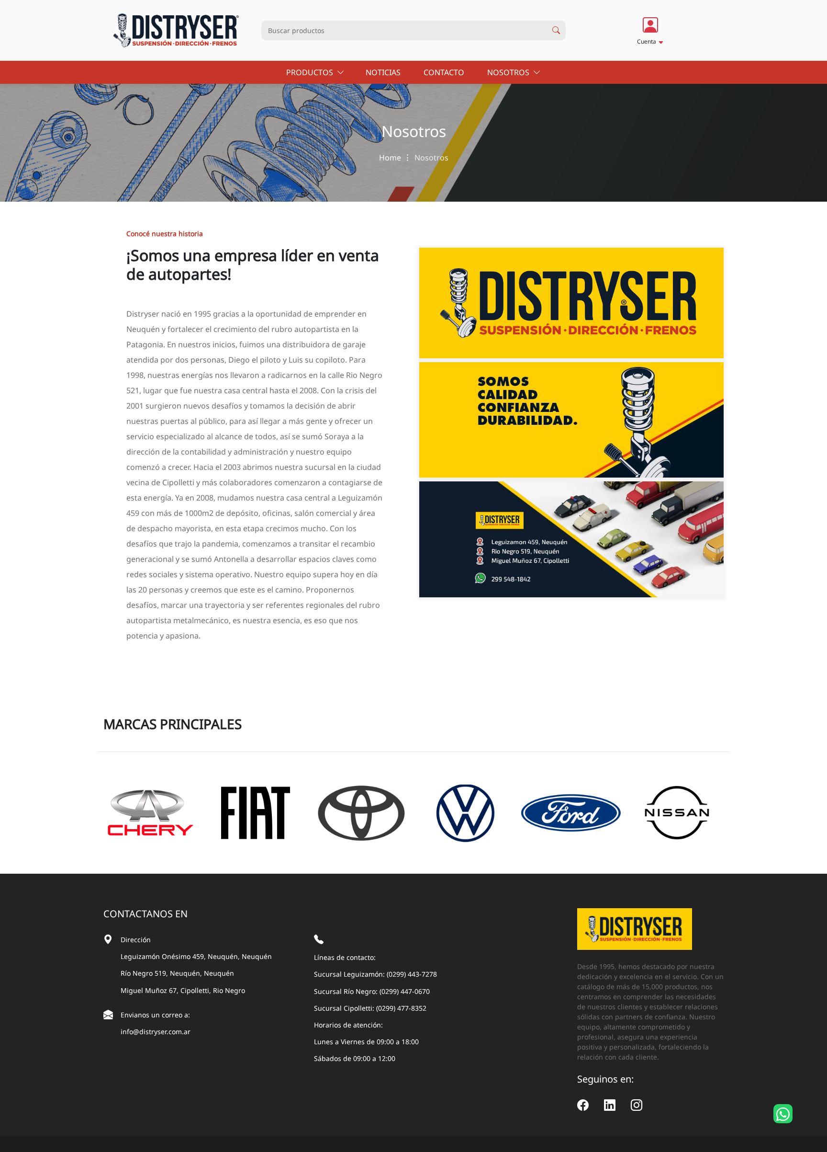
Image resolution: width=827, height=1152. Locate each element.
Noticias (384, 72)
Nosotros (510, 72)
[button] (650, 30)
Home (391, 157)
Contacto (445, 72)
